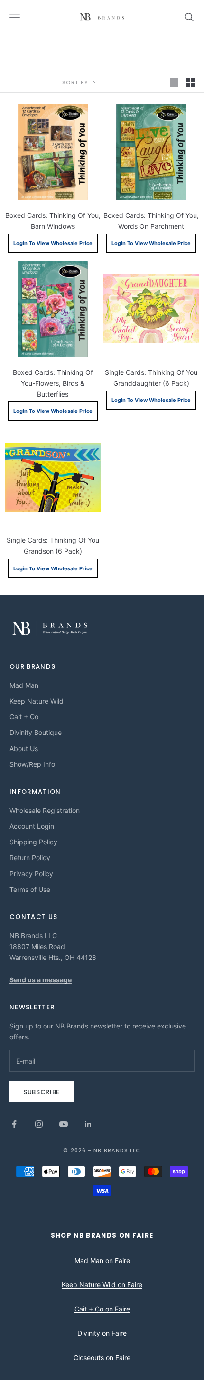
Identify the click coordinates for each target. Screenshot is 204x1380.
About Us (23, 748)
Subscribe (41, 1091)
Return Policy (29, 857)
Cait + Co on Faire (102, 1309)
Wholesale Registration (44, 810)
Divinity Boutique (35, 732)
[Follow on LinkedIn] (88, 1124)
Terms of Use (29, 889)
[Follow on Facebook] (14, 1124)
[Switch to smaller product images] (190, 82)
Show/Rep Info (32, 764)
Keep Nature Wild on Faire (102, 1285)
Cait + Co (23, 717)
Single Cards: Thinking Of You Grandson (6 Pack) (53, 545)
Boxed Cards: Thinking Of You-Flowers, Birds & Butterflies (53, 383)
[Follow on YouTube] (63, 1124)
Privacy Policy (31, 874)
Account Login (31, 826)
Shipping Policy (33, 842)
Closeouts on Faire (102, 1357)
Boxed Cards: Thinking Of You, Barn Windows (53, 220)
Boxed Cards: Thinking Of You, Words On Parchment (151, 220)
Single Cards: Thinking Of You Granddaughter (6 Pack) (151, 377)
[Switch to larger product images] (174, 82)
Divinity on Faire (102, 1333)
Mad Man (23, 685)
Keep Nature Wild (36, 701)
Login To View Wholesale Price (53, 243)
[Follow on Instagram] (39, 1124)
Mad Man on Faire (102, 1260)
